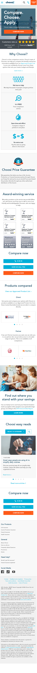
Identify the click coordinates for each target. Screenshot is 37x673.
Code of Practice (23, 583)
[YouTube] (14, 572)
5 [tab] (23, 479)
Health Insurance (5, 534)
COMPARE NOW (18, 31)
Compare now (33, 2)
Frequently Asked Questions (8, 547)
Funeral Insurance (5, 532)
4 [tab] (22, 324)
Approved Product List (28, 63)
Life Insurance (4, 527)
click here (30, 627)
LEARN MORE (18, 413)
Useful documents (12, 583)
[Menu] (2, 2)
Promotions (4, 549)
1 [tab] (14, 324)
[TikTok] (9, 572)
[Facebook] (3, 572)
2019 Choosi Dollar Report (24, 409)
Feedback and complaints (16, 579)
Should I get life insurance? (8, 560)
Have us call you (18, 267)
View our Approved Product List (18, 291)
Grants (2, 552)
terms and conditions (26, 599)
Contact (6, 579)
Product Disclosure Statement (13, 647)
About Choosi (4, 543)
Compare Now (18, 273)
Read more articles (18, 483)
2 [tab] (17, 324)
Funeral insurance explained (8, 562)
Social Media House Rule (24, 581)
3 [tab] (20, 324)
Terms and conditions (10, 581)
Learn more (17, 71)
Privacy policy (27, 579)
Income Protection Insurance (8, 530)
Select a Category (14, 431)
